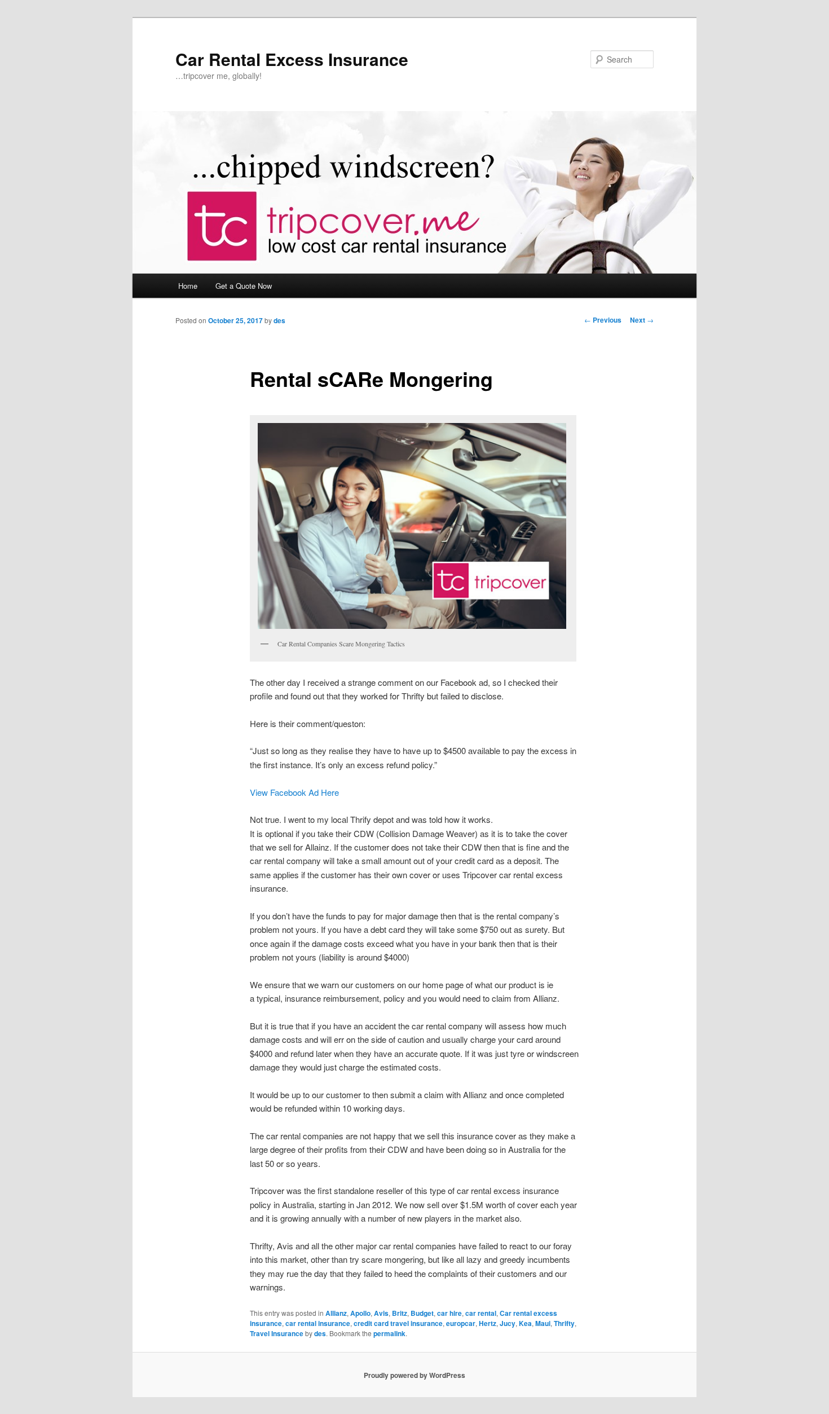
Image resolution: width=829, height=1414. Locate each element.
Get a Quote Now (243, 285)
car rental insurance (317, 1323)
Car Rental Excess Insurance (291, 59)
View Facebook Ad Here (294, 792)
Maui (542, 1323)
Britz (399, 1313)
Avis (381, 1313)
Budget (422, 1313)
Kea (525, 1323)
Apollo (360, 1313)
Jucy (507, 1323)
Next (642, 320)
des (279, 320)
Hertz (487, 1323)
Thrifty (564, 1323)
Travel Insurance (276, 1333)
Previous (602, 320)
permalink (389, 1333)
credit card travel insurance (398, 1323)
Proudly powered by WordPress (414, 1375)
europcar (460, 1323)
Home (187, 285)
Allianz (336, 1313)
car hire (449, 1313)
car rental (480, 1313)
